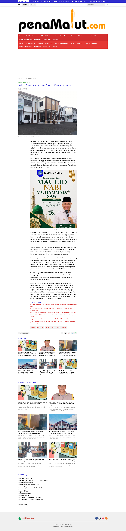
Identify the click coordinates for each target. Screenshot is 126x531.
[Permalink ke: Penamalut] (19, 89)
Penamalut (25, 4)
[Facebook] (96, 518)
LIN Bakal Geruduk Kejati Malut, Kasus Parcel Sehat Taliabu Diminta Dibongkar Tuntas (52, 315)
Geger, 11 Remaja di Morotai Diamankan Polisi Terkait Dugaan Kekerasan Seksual (53, 319)
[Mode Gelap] (107, 4)
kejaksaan (40, 327)
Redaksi (55, 39)
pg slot (26, 490)
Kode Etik (40, 36)
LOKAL (72, 36)
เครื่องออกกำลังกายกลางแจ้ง (31, 484)
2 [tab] (52, 229)
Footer (21, 36)
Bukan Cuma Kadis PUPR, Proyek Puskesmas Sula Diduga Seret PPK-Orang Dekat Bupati (91, 1)
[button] (103, 4)
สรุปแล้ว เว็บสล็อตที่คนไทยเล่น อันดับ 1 (34, 488)
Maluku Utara (56, 327)
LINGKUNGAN (49, 36)
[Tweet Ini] (65, 333)
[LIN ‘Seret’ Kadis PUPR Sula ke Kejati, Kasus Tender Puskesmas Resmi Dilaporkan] (68, 345)
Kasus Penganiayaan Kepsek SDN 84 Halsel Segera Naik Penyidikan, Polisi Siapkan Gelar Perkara (51, 309)
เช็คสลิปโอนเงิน (28, 482)
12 (25, 333)
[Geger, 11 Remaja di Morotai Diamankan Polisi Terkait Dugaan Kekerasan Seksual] (48, 364)
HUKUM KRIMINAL (30, 36)
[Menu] (19, 4)
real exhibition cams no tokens (32, 497)
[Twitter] (99, 518)
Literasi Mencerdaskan (61, 36)
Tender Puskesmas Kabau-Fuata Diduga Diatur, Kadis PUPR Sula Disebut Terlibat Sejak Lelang (53, 322)
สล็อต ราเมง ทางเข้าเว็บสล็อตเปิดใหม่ (34, 499)
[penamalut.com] (63, 20)
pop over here (28, 486)
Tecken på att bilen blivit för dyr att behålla (36, 480)
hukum (33, 327)
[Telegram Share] (72, 333)
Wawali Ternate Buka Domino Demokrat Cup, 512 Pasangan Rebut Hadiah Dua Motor (33, 1)
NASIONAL (79, 36)
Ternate (64, 327)
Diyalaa (26, 492)
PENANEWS (37, 39)
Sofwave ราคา (28, 478)
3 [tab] (54, 229)
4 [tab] (56, 229)
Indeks (33, 4)
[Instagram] (103, 518)
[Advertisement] (63, 61)
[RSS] (106, 518)
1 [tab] (50, 229)
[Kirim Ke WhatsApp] (75, 333)
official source (28, 493)
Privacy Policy (47, 39)
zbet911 (26, 495)
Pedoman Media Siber (91, 36)
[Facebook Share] (62, 333)
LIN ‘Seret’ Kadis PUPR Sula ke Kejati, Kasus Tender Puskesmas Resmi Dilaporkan (53, 312)
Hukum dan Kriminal (24, 82)
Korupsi (48, 327)
